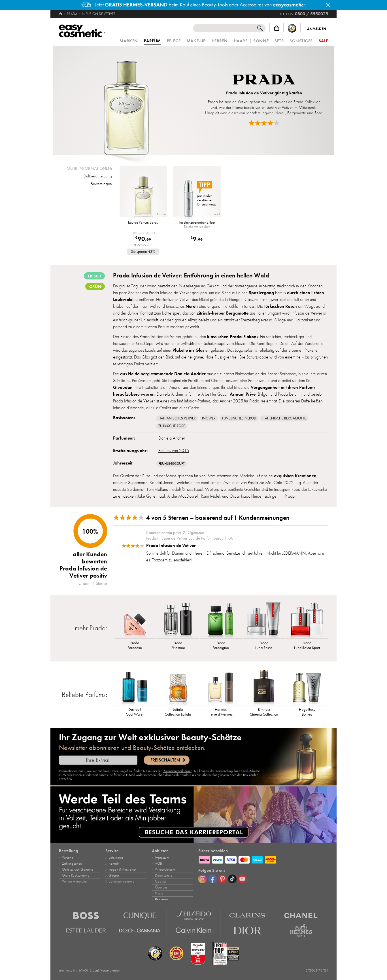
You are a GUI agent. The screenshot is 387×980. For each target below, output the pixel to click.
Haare (241, 41)
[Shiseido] (194, 915)
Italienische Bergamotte (284, 418)
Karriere (161, 899)
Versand (67, 857)
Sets (279, 41)
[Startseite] (61, 14)
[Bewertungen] (264, 123)
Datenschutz (163, 875)
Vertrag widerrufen (75, 881)
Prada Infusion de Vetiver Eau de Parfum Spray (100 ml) (192, 538)
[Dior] (247, 930)
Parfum (152, 41)
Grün (95, 286)
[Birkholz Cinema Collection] (264, 687)
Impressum (162, 857)
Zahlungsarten (72, 863)
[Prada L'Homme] (178, 620)
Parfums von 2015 (173, 450)
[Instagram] (202, 879)
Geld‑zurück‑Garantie (77, 869)
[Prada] (264, 80)
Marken (129, 41)
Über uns (161, 887)
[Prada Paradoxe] (135, 620)
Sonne (261, 41)
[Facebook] (212, 879)
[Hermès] (301, 930)
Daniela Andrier (171, 438)
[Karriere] (193, 814)
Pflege (174, 41)
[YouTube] (242, 879)
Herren (220, 41)
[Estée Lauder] (86, 930)
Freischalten (165, 760)
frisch (94, 276)
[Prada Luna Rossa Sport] (307, 620)
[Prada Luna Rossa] (264, 620)
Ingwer (209, 418)
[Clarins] (247, 915)
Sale (323, 41)
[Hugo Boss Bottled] (307, 687)
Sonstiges (301, 41)
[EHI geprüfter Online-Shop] (176, 954)
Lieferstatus (116, 857)
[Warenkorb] (276, 28)
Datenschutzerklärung (177, 771)
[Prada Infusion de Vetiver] (125, 100)
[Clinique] (140, 915)
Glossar (114, 875)
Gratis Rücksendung (76, 875)
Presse (159, 893)
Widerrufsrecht (165, 869)
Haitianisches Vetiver (177, 418)
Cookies (160, 881)
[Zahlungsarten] (263, 859)
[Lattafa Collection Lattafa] (178, 687)
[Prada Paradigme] (221, 620)
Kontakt (114, 863)
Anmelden (316, 29)
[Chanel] (301, 915)
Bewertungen (101, 183)
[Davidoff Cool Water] (135, 687)
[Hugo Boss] (86, 915)
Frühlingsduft (171, 463)
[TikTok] (232, 879)
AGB (158, 863)
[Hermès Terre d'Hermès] (221, 687)
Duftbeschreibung (98, 176)
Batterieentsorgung (122, 881)
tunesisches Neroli (239, 418)
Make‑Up (196, 41)
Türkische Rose (171, 426)
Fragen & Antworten (123, 869)
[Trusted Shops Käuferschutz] (292, 28)
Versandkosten (110, 970)
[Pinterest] (222, 879)
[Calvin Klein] (194, 930)
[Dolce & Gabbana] (140, 930)
